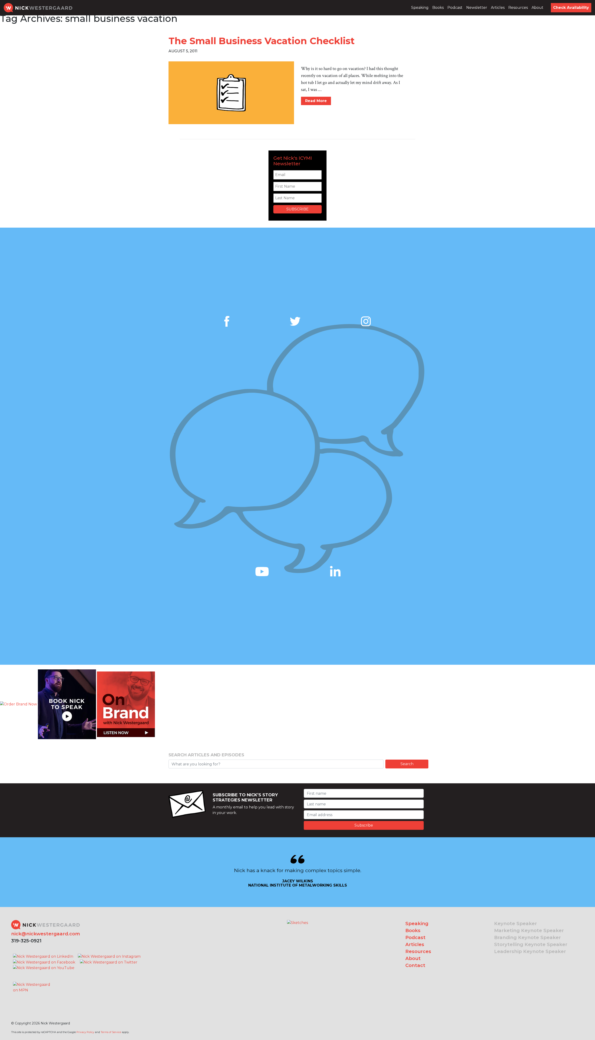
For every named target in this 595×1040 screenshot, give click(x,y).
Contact (415, 965)
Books (438, 7)
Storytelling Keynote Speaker (530, 944)
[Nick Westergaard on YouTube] (43, 968)
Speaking (420, 7)
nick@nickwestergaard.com (45, 934)
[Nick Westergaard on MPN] (32, 982)
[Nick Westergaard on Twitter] (108, 962)
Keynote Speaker (515, 923)
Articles (498, 7)
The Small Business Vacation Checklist (262, 41)
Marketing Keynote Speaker (529, 930)
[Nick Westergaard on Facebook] (44, 962)
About (537, 7)
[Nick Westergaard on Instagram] (109, 956)
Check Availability (571, 7)
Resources (518, 7)
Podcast (455, 7)
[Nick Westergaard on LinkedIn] (43, 956)
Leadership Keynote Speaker (530, 951)
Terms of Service (111, 1032)
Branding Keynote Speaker (527, 937)
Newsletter (476, 7)
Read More (316, 101)
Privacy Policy (85, 1032)
